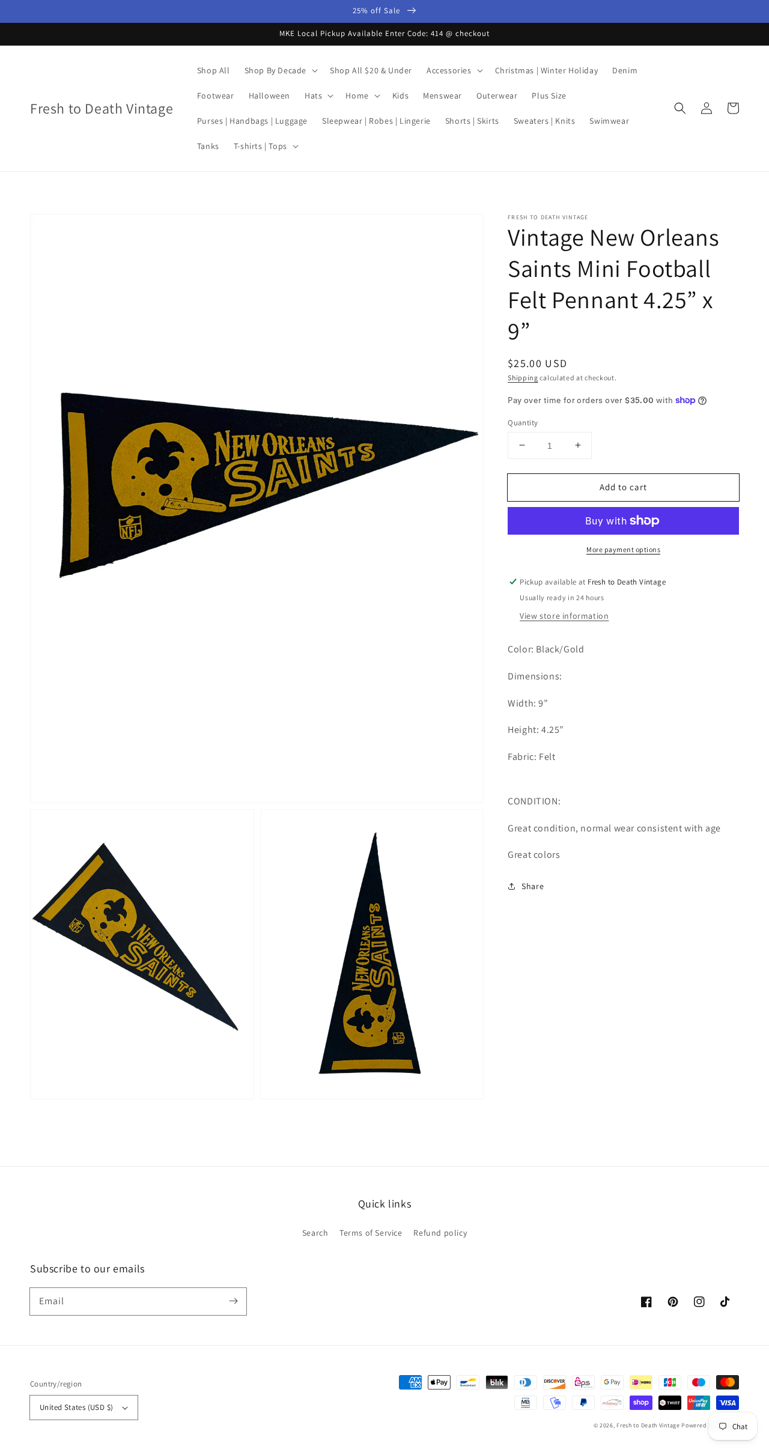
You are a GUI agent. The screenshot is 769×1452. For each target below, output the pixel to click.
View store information (564, 615)
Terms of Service (371, 1232)
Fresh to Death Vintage (648, 1425)
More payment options (623, 549)
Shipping (523, 377)
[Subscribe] (233, 1301)
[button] (680, 108)
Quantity (523, 422)
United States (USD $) (76, 1407)
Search (315, 1232)
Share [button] (532, 886)
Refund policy (440, 1232)
